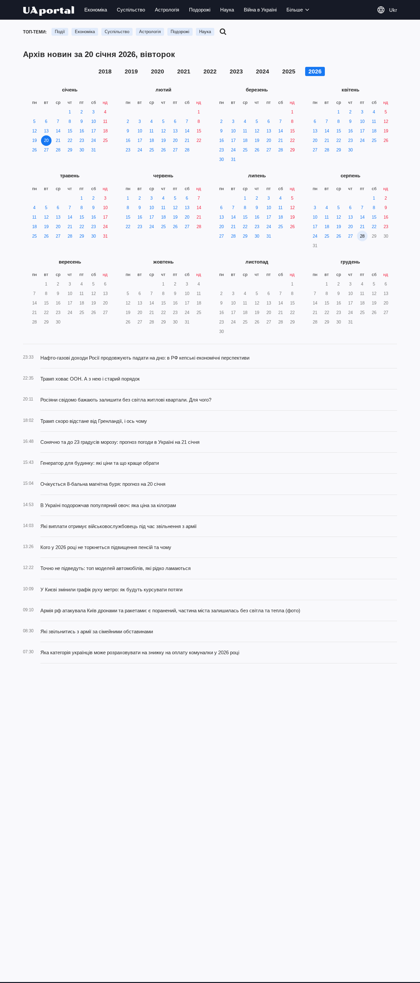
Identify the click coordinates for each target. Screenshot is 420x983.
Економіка (95, 9)
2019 (131, 71)
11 (105, 121)
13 (46, 130)
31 (93, 149)
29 (70, 149)
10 (93, 121)
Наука (227, 9)
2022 (210, 71)
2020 (157, 71)
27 (46, 149)
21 (58, 140)
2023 (236, 71)
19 (34, 140)
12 (34, 130)
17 (93, 130)
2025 (288, 71)
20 (46, 140)
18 (105, 130)
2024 (262, 71)
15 (70, 130)
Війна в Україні (260, 9)
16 (81, 130)
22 (70, 140)
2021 (183, 71)
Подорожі (199, 9)
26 (34, 149)
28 (58, 149)
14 (58, 130)
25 (105, 140)
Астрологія (167, 9)
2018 (105, 71)
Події (60, 31)
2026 (315, 71)
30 (81, 149)
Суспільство (131, 9)
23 (81, 140)
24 (93, 140)
